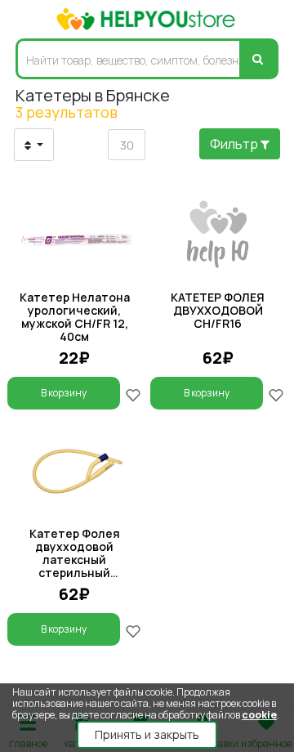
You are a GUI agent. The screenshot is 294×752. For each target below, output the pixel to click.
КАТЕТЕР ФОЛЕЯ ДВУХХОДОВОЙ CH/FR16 (218, 310)
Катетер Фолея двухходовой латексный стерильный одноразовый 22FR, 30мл (74, 566)
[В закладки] (133, 393)
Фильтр (235, 144)
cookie (259, 715)
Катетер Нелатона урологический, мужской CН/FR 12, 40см (75, 316)
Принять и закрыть (147, 734)
